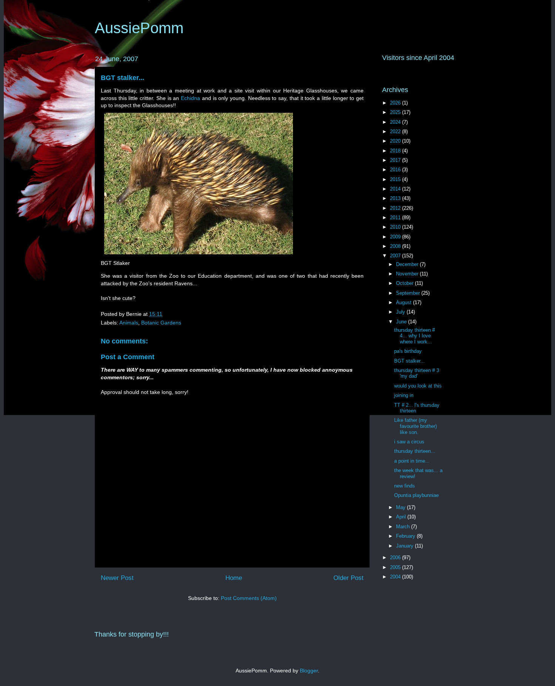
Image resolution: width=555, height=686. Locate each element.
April (401, 517)
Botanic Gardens (161, 323)
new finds (404, 486)
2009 (396, 237)
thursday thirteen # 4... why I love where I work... (414, 336)
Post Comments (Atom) (249, 598)
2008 (396, 246)
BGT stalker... (122, 78)
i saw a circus (409, 442)
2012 (396, 208)
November (408, 274)
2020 (396, 141)
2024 (396, 122)
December (408, 264)
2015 (396, 179)
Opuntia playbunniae (416, 495)
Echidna (190, 98)
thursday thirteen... (414, 451)
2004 (396, 577)
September (408, 293)
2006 (396, 557)
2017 (396, 160)
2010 (396, 227)
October (405, 283)
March (403, 526)
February (406, 536)
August (404, 302)
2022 (396, 131)
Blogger (309, 671)
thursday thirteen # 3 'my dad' (416, 373)
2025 (396, 112)
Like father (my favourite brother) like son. (415, 426)
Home (233, 577)
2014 (396, 189)
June (402, 322)
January (405, 546)
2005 (396, 567)
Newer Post (117, 577)
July (401, 312)
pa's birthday (408, 351)
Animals (128, 323)
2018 (396, 151)
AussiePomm (139, 28)
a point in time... (412, 461)
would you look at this (418, 386)
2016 (396, 169)
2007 (396, 255)
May (401, 507)
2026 (396, 103)
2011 (396, 217)
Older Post (348, 577)
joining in (403, 395)
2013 (396, 198)
